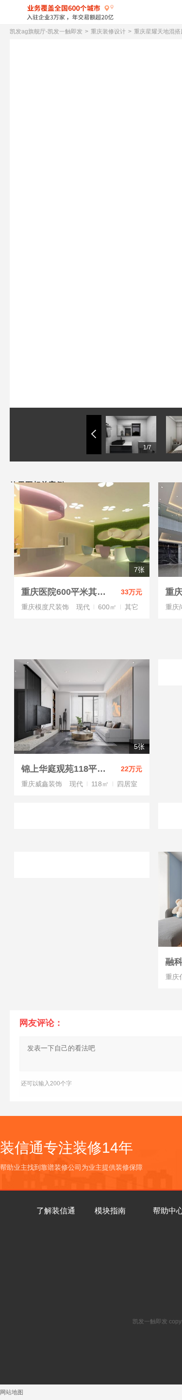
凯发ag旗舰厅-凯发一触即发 (46, 31)
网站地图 (11, 1392)
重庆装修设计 (108, 31)
